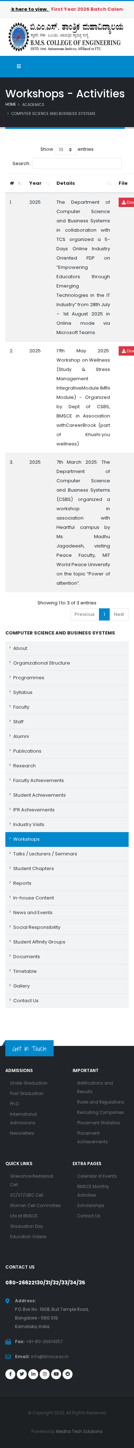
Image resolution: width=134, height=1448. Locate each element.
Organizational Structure (41, 663)
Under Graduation (29, 1083)
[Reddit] (68, 1374)
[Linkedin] (33, 1374)
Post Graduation (27, 1093)
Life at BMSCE (24, 1216)
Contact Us (26, 1000)
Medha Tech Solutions (79, 1431)
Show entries (67, 149)
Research (24, 765)
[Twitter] (22, 1374)
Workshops (26, 839)
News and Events (33, 912)
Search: (21, 163)
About (20, 648)
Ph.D (14, 1104)
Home (10, 104)
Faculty (21, 707)
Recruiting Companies (100, 1112)
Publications (27, 751)
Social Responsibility (36, 927)
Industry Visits (28, 824)
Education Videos (28, 1237)
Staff (18, 721)
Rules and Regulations (100, 1102)
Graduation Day (26, 1226)
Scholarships (90, 1205)
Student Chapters (33, 868)
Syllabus (23, 692)
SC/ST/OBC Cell (26, 1195)
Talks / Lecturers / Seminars (45, 853)
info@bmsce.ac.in (50, 1357)
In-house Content (33, 897)
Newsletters (22, 1133)
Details (65, 183)
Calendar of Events (97, 1176)
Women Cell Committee (35, 1205)
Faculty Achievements (38, 780)
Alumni (21, 736)
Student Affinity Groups (39, 941)
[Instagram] (45, 1374)
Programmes (28, 677)
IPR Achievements (34, 809)
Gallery (21, 986)
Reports (22, 883)
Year (35, 183)
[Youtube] (56, 1374)
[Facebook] (10, 1374)
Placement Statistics (98, 1123)
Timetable (25, 971)
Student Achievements (39, 795)
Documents (26, 956)
